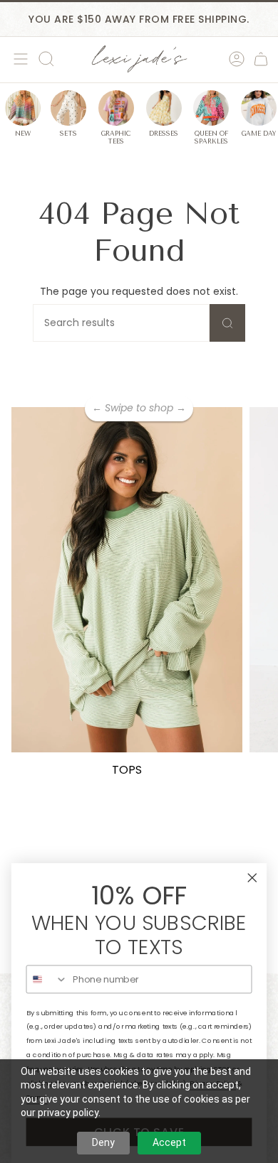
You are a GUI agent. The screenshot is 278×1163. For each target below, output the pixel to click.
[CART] (261, 59)
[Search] (227, 323)
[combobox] (46, 978)
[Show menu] (18, 59)
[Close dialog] (252, 877)
